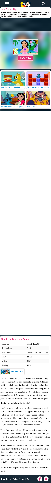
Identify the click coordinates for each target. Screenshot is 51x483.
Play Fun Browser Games (25, 1)
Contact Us (24, 479)
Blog (3, 479)
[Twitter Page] (46, 478)
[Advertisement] (25, 24)
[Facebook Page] (39, 478)
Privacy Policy (12, 479)
